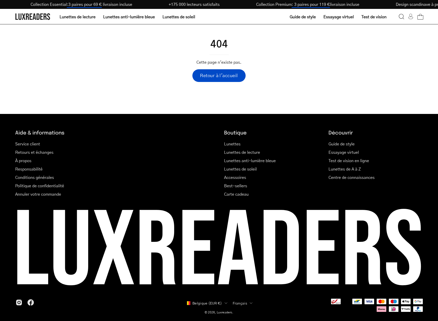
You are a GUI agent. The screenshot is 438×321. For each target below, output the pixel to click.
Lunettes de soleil (240, 169)
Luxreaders (224, 312)
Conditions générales (34, 177)
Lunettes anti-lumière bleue (250, 160)
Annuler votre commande (38, 194)
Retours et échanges (34, 152)
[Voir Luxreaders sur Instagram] (19, 302)
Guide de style (341, 144)
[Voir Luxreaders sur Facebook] (30, 302)
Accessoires (235, 177)
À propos (23, 160)
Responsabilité (29, 169)
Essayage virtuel (343, 152)
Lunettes (232, 144)
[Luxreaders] (33, 16)
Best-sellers (235, 186)
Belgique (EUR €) (207, 303)
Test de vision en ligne (348, 160)
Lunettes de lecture (242, 152)
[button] (401, 16)
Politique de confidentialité (39, 186)
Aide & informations (39, 132)
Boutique (235, 132)
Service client (27, 144)
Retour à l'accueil (219, 75)
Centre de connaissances (351, 177)
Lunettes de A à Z (344, 169)
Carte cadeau (236, 194)
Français (240, 303)
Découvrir (340, 132)
